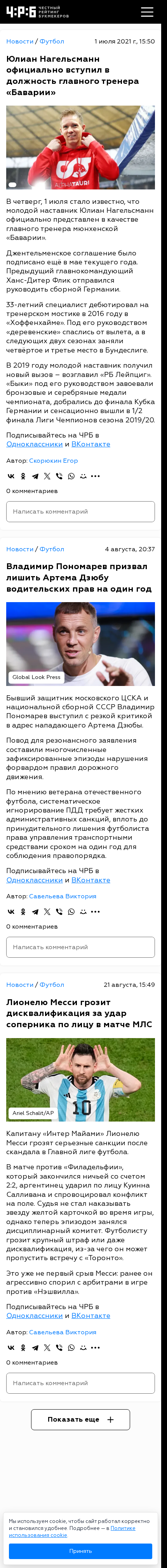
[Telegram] (35, 476)
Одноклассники (34, 444)
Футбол (52, 41)
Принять (80, 1551)
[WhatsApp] (71, 476)
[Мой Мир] (83, 476)
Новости (20, 41)
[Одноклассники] (23, 476)
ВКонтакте (90, 444)
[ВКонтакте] (11, 476)
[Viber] (59, 476)
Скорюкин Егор (53, 461)
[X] (47, 476)
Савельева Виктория (62, 896)
